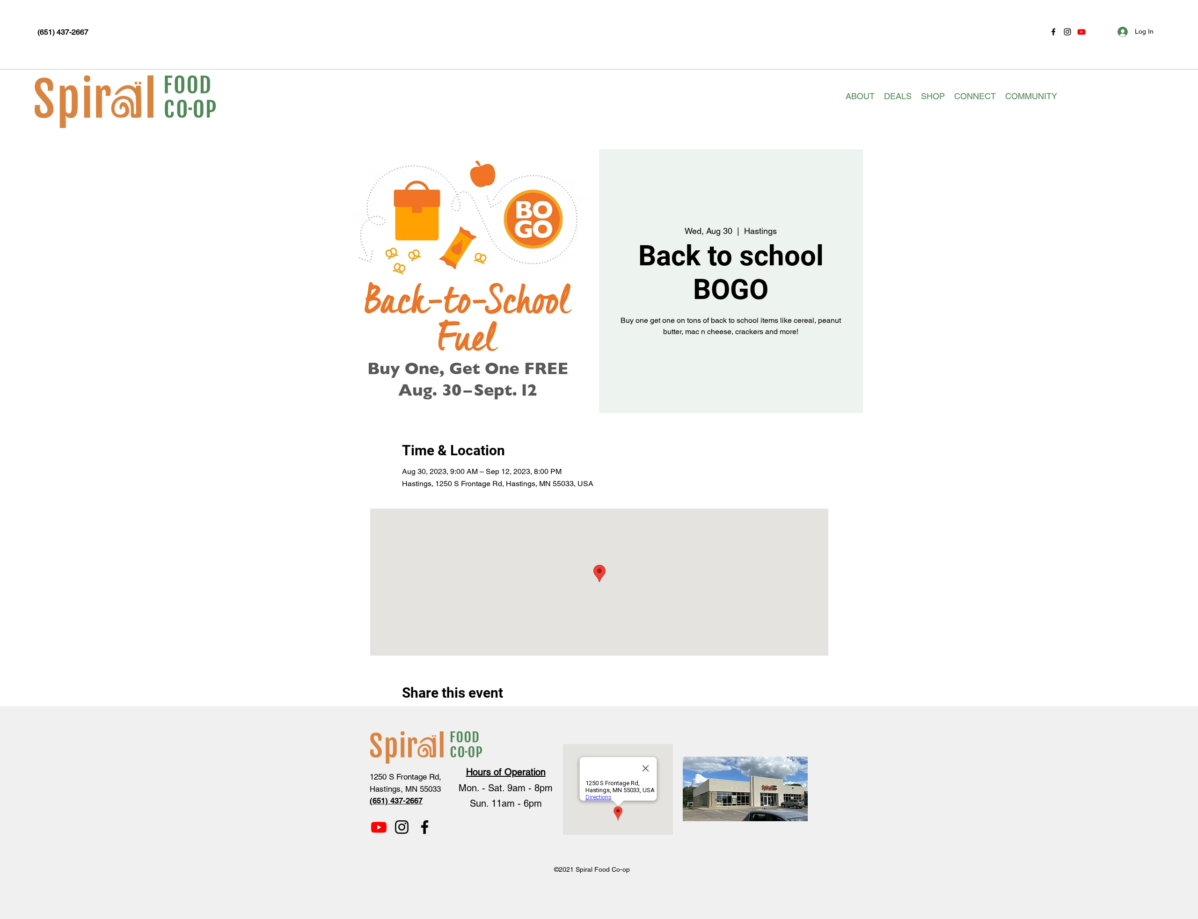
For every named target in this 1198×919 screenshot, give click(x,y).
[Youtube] (1081, 31)
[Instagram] (1067, 31)
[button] (860, 96)
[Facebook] (1053, 31)
